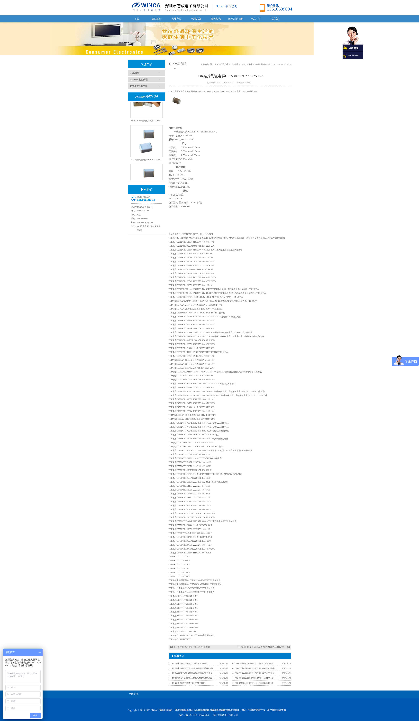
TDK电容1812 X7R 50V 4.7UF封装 (195, 647)
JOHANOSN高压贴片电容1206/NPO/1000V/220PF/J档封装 (269, 647)
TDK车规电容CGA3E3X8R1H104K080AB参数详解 (256, 668)
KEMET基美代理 (138, 86)
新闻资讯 (216, 18)
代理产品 (176, 18)
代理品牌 (196, 18)
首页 (136, 18)
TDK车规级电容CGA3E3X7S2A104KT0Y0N (254, 678)
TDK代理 (134, 73)
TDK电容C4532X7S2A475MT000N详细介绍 (254, 683)
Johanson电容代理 (139, 79)
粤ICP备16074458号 (199, 715)
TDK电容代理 (246, 64)
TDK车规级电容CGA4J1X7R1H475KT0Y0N (254, 663)
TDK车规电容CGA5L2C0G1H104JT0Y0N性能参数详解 (256, 673)
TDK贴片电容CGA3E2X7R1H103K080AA (190, 663)
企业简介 (157, 18)
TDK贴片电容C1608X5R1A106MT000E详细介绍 (192, 668)
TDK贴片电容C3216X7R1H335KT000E (188, 683)
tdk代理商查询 (236, 18)
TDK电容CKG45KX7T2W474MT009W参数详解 (192, 673)
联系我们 (275, 18)
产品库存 (256, 18)
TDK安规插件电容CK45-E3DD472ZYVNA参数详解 (193, 678)
